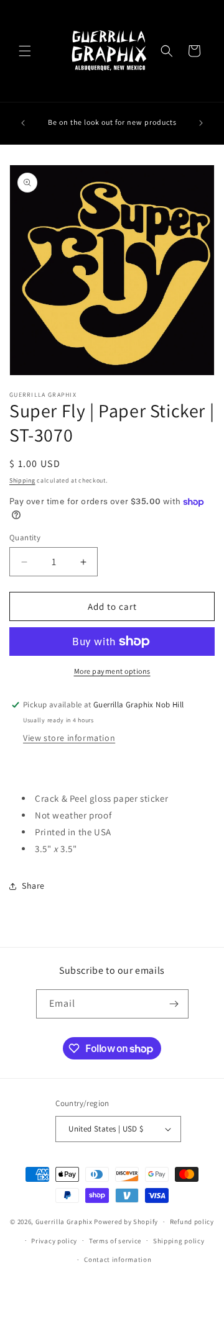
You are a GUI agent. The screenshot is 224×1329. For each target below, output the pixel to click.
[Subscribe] (174, 1003)
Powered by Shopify (126, 1221)
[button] (25, 51)
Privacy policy (54, 1240)
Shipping (22, 480)
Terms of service (115, 1240)
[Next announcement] (201, 123)
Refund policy (192, 1221)
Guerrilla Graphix (64, 1221)
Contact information (117, 1259)
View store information (69, 737)
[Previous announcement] (23, 123)
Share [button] (33, 885)
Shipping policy (179, 1240)
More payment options (112, 671)
